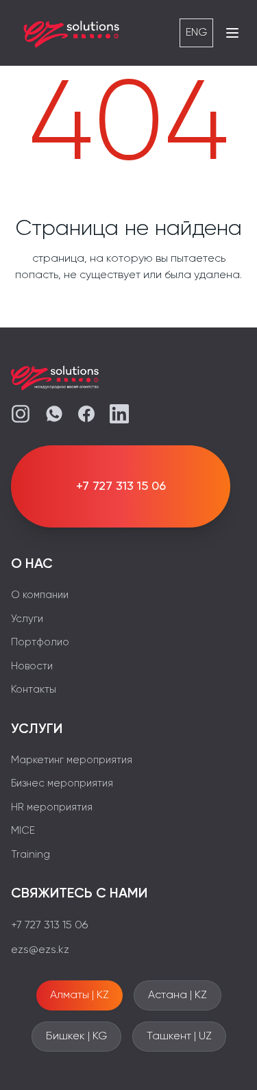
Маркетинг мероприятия (71, 760)
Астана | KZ (177, 995)
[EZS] (72, 33)
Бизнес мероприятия (62, 783)
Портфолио (40, 642)
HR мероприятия (52, 807)
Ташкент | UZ (179, 1036)
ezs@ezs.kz (40, 950)
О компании (40, 595)
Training (30, 855)
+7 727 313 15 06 (49, 925)
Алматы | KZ (79, 995)
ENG (196, 32)
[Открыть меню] (232, 33)
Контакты (33, 689)
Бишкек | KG (76, 1036)
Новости (32, 666)
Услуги (27, 619)
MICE (23, 831)
